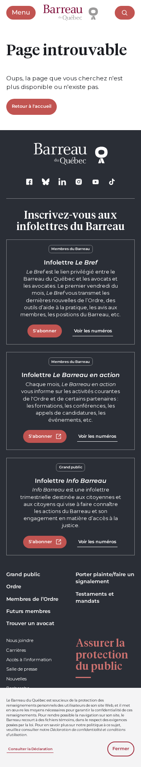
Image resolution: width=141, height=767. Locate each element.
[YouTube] (95, 181)
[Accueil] (70, 13)
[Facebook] (29, 181)
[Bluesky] (45, 181)
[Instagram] (78, 181)
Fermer (120, 748)
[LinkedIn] (62, 181)
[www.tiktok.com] (111, 181)
